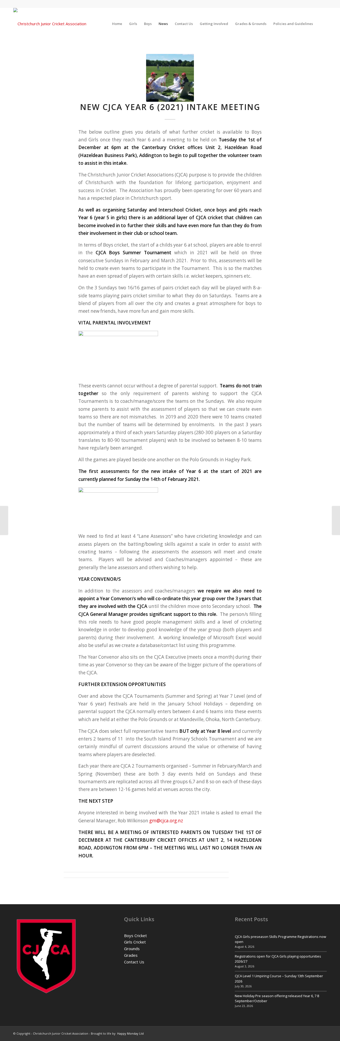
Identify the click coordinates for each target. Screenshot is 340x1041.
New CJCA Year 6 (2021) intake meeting (170, 106)
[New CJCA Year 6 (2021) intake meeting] (170, 78)
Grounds (132, 948)
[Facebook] (323, 4)
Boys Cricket (135, 935)
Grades (131, 955)
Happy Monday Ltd (130, 1033)
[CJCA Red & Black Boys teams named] (336, 520)
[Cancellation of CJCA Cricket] (4, 520)
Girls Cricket (135, 942)
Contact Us (134, 961)
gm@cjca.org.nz (166, 821)
